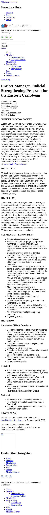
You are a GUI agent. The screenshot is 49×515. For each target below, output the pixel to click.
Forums (9, 73)
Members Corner (12, 75)
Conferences (16, 66)
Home (8, 15)
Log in (8, 20)
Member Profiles (17, 57)
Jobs (8, 71)
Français (9, 13)
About (8, 53)
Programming (11, 64)
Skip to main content (9, 2)
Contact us (10, 17)
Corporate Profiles (18, 59)
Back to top (5, 80)
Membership (11, 62)
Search (3, 43)
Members (9, 55)
